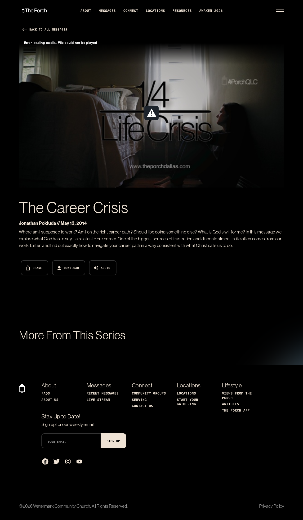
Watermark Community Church (61, 506)
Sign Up (113, 441)
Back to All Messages (44, 29)
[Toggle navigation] (280, 10)
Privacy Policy (271, 506)
